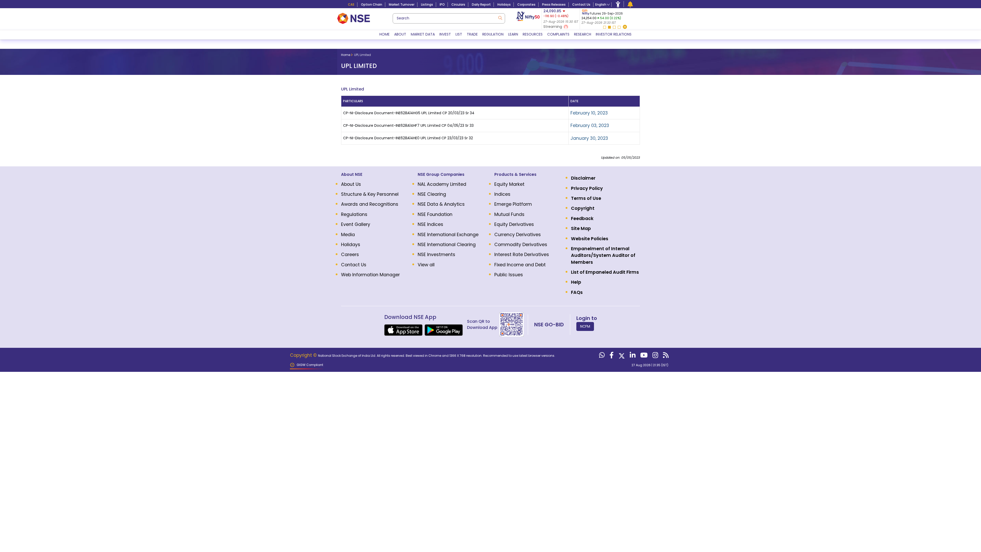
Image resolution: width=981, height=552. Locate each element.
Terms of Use (586, 198)
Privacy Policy (587, 188)
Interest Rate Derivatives (521, 254)
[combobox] (449, 18)
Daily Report (481, 4)
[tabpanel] (611, 16)
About (400, 34)
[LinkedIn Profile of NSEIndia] (632, 356)
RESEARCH (582, 34)
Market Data (423, 34)
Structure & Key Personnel (370, 194)
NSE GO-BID (549, 324)
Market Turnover (401, 4)
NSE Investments (436, 254)
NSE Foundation (435, 214)
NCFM (585, 326)
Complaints (558, 34)
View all (426, 265)
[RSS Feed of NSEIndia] (665, 356)
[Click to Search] (500, 17)
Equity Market (509, 184)
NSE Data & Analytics (441, 204)
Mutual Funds (509, 214)
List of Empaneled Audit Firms (605, 272)
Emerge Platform (513, 204)
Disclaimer (583, 178)
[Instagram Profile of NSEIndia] (654, 356)
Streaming (553, 26)
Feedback (582, 218)
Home (384, 34)
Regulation (493, 34)
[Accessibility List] (618, 4)
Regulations (354, 214)
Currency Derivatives (517, 235)
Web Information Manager (370, 275)
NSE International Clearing (447, 244)
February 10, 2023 (589, 113)
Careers (350, 254)
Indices (502, 194)
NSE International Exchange (448, 235)
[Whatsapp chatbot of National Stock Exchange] (601, 356)
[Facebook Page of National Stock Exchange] (611, 356)
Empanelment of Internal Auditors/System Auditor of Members (603, 255)
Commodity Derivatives (520, 244)
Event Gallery (355, 224)
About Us (351, 184)
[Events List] (630, 4)
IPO (442, 4)
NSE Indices (430, 224)
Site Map (581, 228)
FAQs (577, 292)
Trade (472, 34)
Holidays (504, 4)
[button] (624, 27)
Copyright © (304, 355)
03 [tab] (614, 27)
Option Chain (371, 4)
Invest (445, 34)
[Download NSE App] (403, 330)
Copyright (582, 208)
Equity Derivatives (514, 224)
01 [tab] (604, 27)
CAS (351, 4)
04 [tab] (619, 27)
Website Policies (589, 239)
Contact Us (581, 4)
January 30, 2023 (589, 138)
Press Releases (554, 4)
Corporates (526, 4)
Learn (513, 34)
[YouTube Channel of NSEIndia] (643, 356)
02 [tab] (609, 27)
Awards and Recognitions (369, 204)
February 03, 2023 (589, 125)
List (459, 34)
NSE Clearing (432, 194)
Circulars (458, 4)
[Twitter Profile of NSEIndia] (621, 356)
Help (576, 282)
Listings (427, 4)
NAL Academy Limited (442, 184)
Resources (533, 34)
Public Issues (508, 275)
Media (348, 235)
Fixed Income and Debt (520, 265)
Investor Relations (614, 34)
